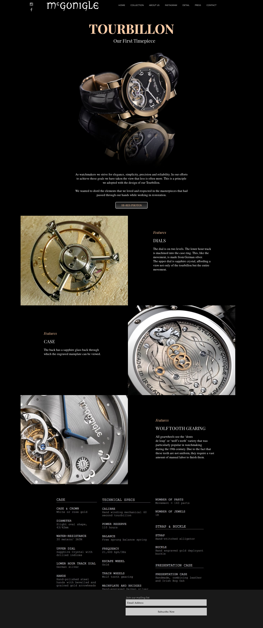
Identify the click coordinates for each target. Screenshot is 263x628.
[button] (137, 5)
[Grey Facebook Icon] (31, 9)
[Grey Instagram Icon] (31, 4)
